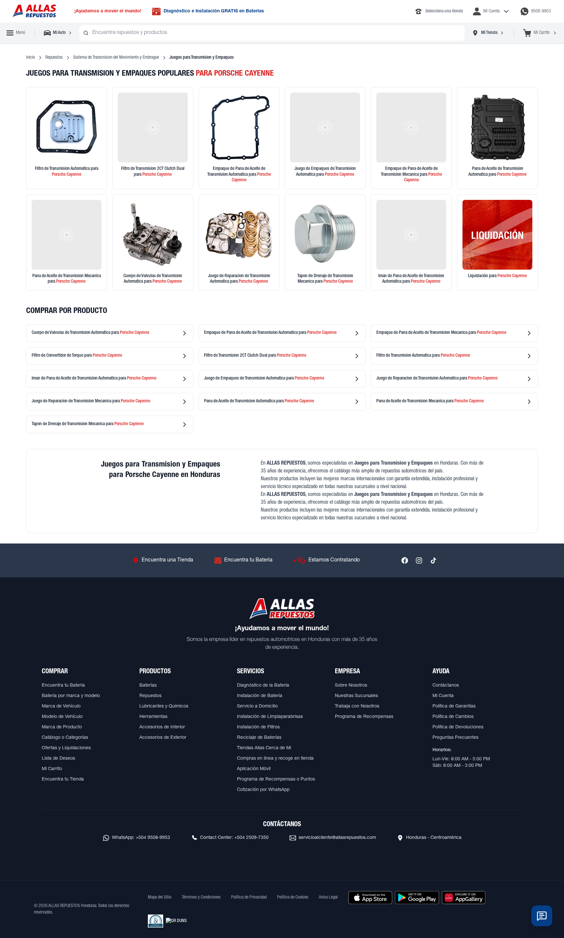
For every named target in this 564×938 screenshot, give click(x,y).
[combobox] (272, 33)
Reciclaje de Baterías (259, 738)
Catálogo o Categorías (65, 738)
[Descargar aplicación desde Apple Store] (370, 897)
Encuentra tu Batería (63, 685)
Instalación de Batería (259, 696)
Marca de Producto (62, 727)
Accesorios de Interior (162, 727)
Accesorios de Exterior (162, 738)
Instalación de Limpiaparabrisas (270, 717)
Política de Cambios (453, 717)
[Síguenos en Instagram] (419, 560)
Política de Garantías (454, 706)
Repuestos (54, 57)
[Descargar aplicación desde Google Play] (417, 897)
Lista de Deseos (58, 758)
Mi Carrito (52, 769)
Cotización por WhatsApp (263, 790)
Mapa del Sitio (159, 897)
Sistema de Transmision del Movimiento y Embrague (116, 57)
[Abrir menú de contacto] (541, 915)
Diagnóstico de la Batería (263, 685)
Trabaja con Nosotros (357, 706)
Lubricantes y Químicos (163, 706)
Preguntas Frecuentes (455, 738)
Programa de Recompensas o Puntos (276, 779)
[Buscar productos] (85, 33)
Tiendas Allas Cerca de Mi (264, 748)
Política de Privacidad (249, 897)
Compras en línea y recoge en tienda (275, 758)
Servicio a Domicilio (257, 706)
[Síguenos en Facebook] (404, 560)
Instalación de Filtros (258, 727)
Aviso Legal (328, 897)
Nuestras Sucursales (356, 696)
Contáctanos (445, 685)
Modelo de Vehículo (62, 717)
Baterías (148, 685)
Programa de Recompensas (364, 717)
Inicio (30, 57)
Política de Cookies (292, 897)
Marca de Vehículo (61, 706)
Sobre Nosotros (351, 685)
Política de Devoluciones (457, 727)
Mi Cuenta (443, 696)
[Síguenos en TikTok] (433, 560)
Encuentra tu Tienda (63, 779)
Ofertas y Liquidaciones (66, 748)
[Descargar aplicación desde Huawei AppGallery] (464, 897)
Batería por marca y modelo (71, 696)
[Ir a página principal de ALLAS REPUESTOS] (34, 11)
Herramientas (153, 717)
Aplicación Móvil (254, 769)
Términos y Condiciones (201, 897)
